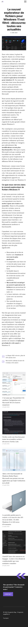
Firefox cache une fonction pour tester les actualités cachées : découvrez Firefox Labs (13, 439)
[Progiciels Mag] (3, 1)
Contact (8, 594)
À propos (5, 618)
